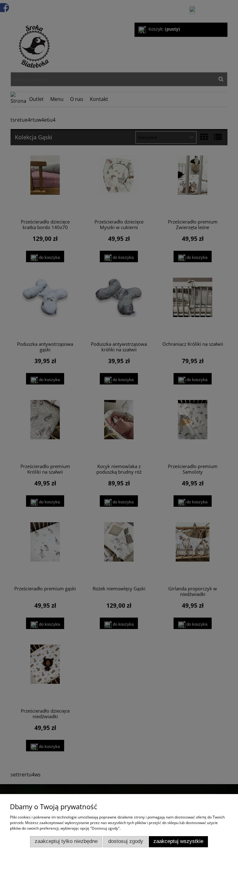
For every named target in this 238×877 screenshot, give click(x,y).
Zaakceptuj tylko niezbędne (66, 841)
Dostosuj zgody (125, 841)
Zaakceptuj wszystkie (178, 841)
